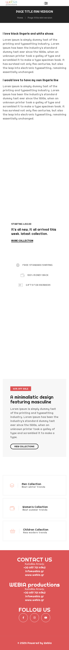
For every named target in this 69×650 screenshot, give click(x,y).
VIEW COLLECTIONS (24, 446)
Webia (48, 643)
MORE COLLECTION (22, 240)
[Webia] (11, 4)
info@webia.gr (34, 571)
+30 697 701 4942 (35, 567)
